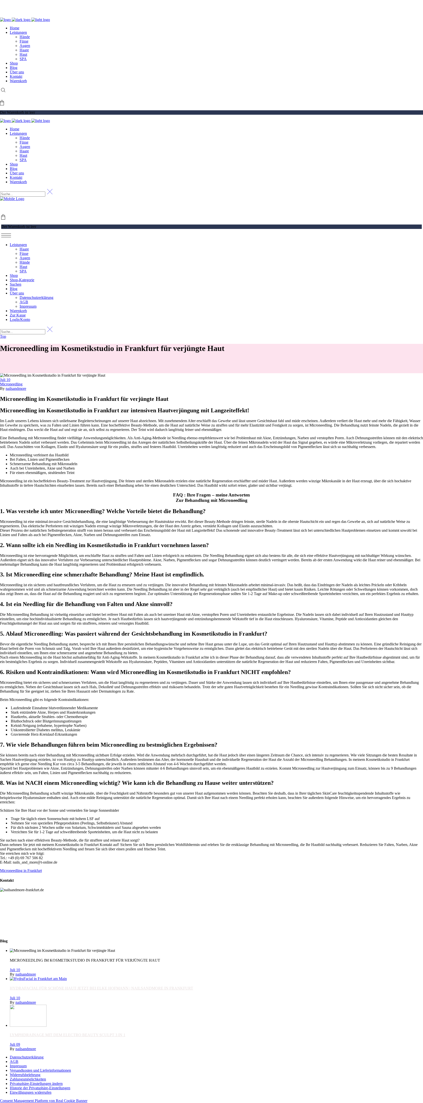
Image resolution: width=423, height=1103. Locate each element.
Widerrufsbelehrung (25, 1075)
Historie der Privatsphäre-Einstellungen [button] (40, 1088)
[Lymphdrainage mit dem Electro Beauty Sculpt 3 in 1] (28, 1025)
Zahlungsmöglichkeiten (28, 1079)
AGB (14, 1061)
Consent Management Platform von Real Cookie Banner (43, 1101)
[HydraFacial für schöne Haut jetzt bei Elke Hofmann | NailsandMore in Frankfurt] (38, 979)
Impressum (18, 1066)
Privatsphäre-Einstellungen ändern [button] (36, 1083)
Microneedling (11, 384)
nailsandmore (16, 388)
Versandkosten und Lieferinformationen (40, 1070)
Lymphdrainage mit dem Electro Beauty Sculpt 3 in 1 (67, 1035)
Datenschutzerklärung (27, 1057)
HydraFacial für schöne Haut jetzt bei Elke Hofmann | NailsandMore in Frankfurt (101, 988)
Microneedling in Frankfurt (21, 870)
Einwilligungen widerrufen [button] (30, 1092)
